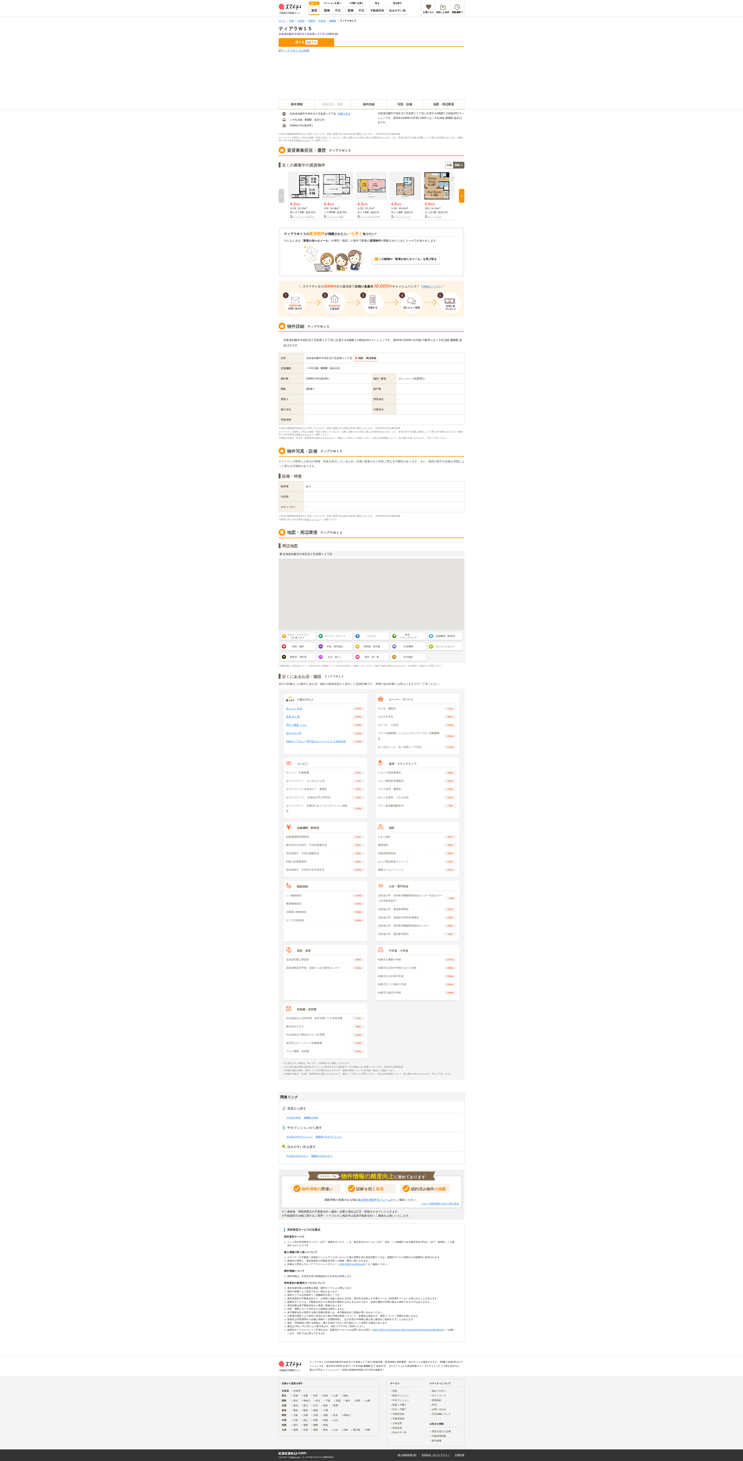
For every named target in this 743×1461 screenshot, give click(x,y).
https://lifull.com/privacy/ (352, 1264)
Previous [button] (281, 196)
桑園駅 (308, 119)
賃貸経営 (397, 1428)
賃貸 (314, 10)
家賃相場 (436, 1440)
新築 (327, 10)
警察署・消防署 (298, 657)
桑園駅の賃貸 (311, 1117)
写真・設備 (404, 104)
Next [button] (461, 196)
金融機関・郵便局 (445, 636)
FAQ (434, 1405)
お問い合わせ (439, 1409)
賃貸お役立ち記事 (441, 1431)
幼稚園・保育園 (371, 646)
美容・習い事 (372, 657)
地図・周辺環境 (443, 104)
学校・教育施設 (335, 646)
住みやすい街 (397, 10)
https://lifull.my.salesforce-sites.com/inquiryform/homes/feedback (408, 1329)
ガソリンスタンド (445, 646)
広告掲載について (441, 1414)
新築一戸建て (399, 1405)
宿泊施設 (408, 657)
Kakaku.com (294, 1457)
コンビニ (371, 636)
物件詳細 (369, 104)
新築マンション (400, 1395)
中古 (338, 10)
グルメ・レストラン (298, 636)
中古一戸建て (399, 1409)
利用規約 (436, 1400)
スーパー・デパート (335, 636)
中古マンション (400, 1400)
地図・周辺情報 (367, 358)
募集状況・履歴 (332, 104)
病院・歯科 (298, 646)
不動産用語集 (439, 1436)
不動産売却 (377, 10)
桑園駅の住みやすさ (322, 1156)
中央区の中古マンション (300, 1137)
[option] (304, 196)
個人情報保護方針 (407, 1455)
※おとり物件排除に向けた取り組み (440, 1203)
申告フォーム (302, 140)
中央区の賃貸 (294, 1117)
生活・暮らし (335, 657)
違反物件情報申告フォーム (374, 1199)
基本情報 (297, 104)
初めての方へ (439, 1391)
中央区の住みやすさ (297, 1156)
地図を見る (344, 113)
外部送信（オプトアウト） (436, 1455)
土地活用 (397, 1423)
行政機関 (408, 646)
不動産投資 (398, 1418)
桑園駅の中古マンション (329, 1137)
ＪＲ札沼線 (296, 119)
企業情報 (459, 1455)
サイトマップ (439, 1395)
